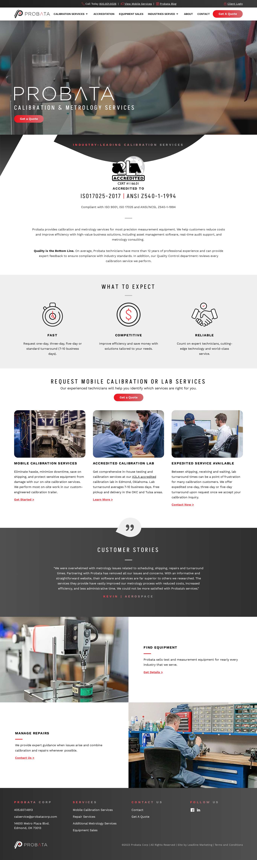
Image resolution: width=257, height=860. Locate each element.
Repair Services (84, 816)
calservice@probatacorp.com (35, 816)
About (188, 13)
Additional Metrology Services (94, 823)
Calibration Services (69, 13)
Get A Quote (228, 14)
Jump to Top (238, 794)
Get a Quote (29, 119)
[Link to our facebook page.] (192, 810)
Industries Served (161, 13)
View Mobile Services (138, 3)
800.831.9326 (107, 3)
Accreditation (104, 13)
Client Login (235, 3)
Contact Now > (183, 504)
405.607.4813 (23, 810)
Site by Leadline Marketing (195, 844)
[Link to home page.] (30, 845)
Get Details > (153, 672)
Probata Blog (168, 3)
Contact (203, 13)
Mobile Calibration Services (93, 810)
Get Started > (24, 499)
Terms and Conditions (229, 844)
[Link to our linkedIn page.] (198, 810)
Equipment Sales (131, 13)
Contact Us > (24, 758)
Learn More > (103, 499)
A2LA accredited (144, 477)
